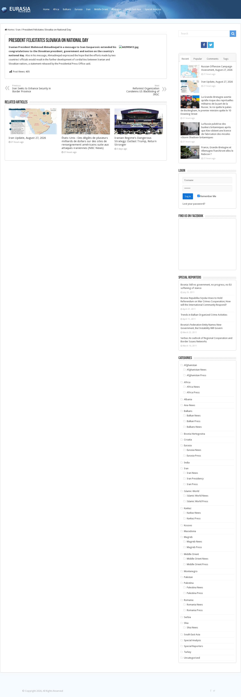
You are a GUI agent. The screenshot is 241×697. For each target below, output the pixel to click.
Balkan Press (193, 421)
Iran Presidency (195, 478)
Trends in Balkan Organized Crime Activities (204, 314)
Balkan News (194, 415)
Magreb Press (194, 547)
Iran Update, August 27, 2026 (27, 138)
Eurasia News (194, 450)
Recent (185, 58)
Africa (56, 9)
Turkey (187, 652)
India (187, 462)
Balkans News (194, 426)
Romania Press (195, 610)
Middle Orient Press (197, 564)
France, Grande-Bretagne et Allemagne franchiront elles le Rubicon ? (217, 151)
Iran (88, 9)
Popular (198, 58)
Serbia (187, 617)
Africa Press (193, 392)
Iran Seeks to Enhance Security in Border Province (31, 88)
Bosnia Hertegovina (194, 433)
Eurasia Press (194, 455)
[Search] (233, 33)
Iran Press (192, 484)
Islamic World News (197, 495)
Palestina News (195, 587)
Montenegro (191, 571)
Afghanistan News (196, 369)
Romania (116, 9)
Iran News (192, 473)
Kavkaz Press (194, 518)
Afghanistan (190, 365)
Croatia (188, 439)
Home (46, 9)
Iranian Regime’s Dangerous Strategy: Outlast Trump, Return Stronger (135, 141)
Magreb (188, 537)
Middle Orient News (197, 558)
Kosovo (188, 525)
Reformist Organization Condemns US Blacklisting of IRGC (142, 90)
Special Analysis (153, 9)
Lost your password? (194, 203)
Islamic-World (191, 491)
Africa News (193, 386)
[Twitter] (211, 45)
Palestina (189, 583)
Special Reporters (193, 646)
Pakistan (188, 577)
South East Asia (133, 9)
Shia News (192, 627)
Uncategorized (192, 657)
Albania (188, 399)
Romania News (195, 604)
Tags (225, 58)
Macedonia (190, 531)
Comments (212, 58)
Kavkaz (187, 508)
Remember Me (208, 196)
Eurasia (78, 9)
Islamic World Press (197, 501)
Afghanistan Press (196, 375)
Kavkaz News (194, 512)
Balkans (67, 9)
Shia (186, 623)
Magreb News (194, 541)
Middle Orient (101, 9)
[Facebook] (204, 45)
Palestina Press (195, 593)
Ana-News (189, 405)
